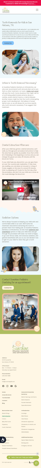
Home (4, 392)
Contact (4, 400)
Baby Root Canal (6, 421)
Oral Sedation (5, 443)
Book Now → (32, 4)
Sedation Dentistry (7, 437)
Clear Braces (24, 419)
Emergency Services (26, 445)
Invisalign (24, 413)
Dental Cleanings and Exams (29, 397)
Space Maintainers (26, 405)
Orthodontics (25, 410)
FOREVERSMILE (25, 432)
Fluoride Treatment (26, 402)
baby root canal (32, 91)
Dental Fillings (5, 413)
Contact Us (8, 43)
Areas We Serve (6, 395)
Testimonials (6, 397)
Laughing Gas (5, 440)
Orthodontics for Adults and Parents (28, 425)
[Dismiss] (37, 453)
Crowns (4, 419)
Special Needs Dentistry (27, 440)
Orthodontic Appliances (27, 421)
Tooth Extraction (6, 416)
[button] (37, 9)
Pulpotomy (5, 424)
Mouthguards (24, 443)
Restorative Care (7, 410)
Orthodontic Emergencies (28, 429)
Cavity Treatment (6, 427)
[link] (7, 10)
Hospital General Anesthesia (9, 448)
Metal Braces (24, 416)
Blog (3, 403)
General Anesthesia (7, 445)
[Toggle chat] (36, 463)
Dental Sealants (25, 400)
